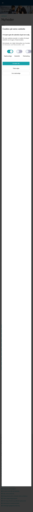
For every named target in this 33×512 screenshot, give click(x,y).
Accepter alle (16, 63)
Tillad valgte (16, 68)
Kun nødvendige (16, 73)
